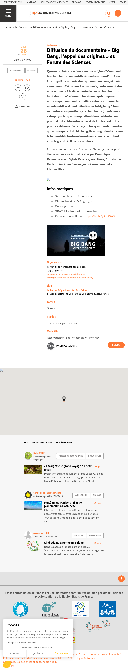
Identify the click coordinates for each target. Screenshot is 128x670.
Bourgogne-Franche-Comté (54, 2)
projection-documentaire (71, 456)
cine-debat (79, 535)
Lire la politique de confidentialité (21, 642)
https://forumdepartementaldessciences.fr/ (70, 277)
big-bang (32, 70)
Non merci (15, 653)
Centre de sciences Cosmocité (47, 492)
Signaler (24, 106)
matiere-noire (81, 495)
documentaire (16, 70)
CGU (70, 658)
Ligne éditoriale (86, 658)
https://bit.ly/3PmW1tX (99, 216)
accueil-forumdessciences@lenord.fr (66, 274)
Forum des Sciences (66, 345)
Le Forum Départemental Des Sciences (68, 290)
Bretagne (76, 2)
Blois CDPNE (39, 453)
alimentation (95, 535)
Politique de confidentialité (105, 654)
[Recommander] (27, 87)
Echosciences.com (13, 2)
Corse (112, 2)
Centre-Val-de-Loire (95, 2)
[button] (7, 664)
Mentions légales (76, 654)
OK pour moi (61, 653)
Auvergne (31, 2)
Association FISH (41, 533)
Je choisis (38, 653)
